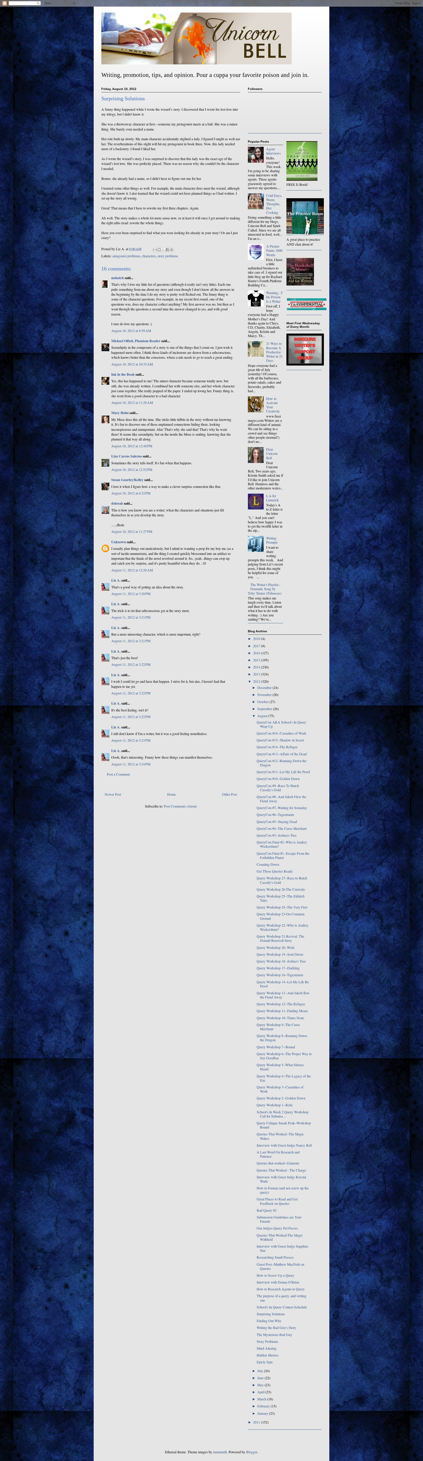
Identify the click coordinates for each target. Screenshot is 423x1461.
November (265, 694)
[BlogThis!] (159, 249)
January (263, 1413)
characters (149, 256)
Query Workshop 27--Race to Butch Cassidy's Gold (282, 880)
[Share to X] (163, 249)
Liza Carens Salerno (126, 456)
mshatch (117, 277)
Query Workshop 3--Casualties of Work (280, 1089)
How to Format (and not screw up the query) (283, 1190)
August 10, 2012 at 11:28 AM (132, 402)
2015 (257, 660)
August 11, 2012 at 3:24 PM (130, 764)
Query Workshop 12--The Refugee (281, 1004)
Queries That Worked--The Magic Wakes (280, 1136)
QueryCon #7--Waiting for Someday (282, 807)
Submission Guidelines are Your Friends (279, 1219)
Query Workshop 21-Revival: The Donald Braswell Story (280, 938)
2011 (257, 1422)
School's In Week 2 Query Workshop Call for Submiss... (282, 1114)
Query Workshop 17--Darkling (278, 968)
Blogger (251, 1452)
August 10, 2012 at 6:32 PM (130, 493)
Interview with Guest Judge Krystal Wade (281, 1179)
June (261, 1377)
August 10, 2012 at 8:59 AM (131, 330)
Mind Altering (266, 1348)
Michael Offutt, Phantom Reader (135, 340)
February (264, 1406)
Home (171, 794)
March (262, 1399)
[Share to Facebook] (167, 249)
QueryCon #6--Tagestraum (275, 814)
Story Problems (267, 1341)
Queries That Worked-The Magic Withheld (280, 1237)
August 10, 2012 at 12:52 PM (131, 469)
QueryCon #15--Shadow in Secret (280, 740)
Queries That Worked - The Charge (281, 1170)
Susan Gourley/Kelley (127, 479)
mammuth (220, 1452)
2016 (257, 653)
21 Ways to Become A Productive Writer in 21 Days (274, 352)
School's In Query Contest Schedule (282, 1307)
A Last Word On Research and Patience (278, 1154)
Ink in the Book (123, 374)
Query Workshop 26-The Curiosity (281, 889)
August (262, 715)
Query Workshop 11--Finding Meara (282, 1010)
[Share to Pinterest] (171, 249)
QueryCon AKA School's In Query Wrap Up (281, 724)
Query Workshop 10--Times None (280, 1017)
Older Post (229, 794)
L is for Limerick (272, 497)
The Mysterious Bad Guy (274, 1334)
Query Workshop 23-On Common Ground (280, 916)
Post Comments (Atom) (180, 806)
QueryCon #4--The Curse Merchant (281, 828)
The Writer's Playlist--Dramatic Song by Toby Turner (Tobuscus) (264, 588)
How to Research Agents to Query (281, 1289)
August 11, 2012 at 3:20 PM (130, 593)
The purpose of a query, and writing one (281, 1297)
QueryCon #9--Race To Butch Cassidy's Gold (278, 787)
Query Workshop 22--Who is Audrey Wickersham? (282, 927)
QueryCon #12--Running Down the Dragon (281, 762)
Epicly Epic (265, 1362)
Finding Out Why (269, 1320)
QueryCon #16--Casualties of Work (281, 733)
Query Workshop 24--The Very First (282, 907)
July (260, 1370)
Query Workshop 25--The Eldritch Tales (280, 898)
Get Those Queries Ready (275, 871)
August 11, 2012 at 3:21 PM (130, 617)
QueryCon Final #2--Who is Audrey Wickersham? (282, 844)
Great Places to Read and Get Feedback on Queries (277, 1201)
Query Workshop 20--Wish (275, 947)
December (265, 687)
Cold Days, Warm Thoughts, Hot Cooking (274, 204)
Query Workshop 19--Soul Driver (280, 954)
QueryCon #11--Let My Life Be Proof (283, 771)
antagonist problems (126, 256)
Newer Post (113, 794)
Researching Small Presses (275, 1257)
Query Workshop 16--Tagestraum (280, 974)
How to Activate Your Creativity (273, 405)
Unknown (118, 541)
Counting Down (268, 864)
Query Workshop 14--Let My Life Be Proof (283, 984)
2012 (257, 681)
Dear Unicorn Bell (272, 453)
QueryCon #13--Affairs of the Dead (282, 754)
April (261, 1392)
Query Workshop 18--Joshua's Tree (281, 961)
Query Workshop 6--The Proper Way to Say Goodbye (284, 1055)
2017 (257, 646)
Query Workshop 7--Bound (276, 1047)
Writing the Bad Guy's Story (276, 1327)
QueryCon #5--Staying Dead (277, 821)
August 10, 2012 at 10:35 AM (132, 364)
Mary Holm (120, 412)
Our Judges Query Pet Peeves (277, 1228)
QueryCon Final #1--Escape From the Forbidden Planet (283, 855)
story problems (168, 256)
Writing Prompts (272, 540)
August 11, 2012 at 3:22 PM (130, 664)
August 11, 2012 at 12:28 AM (132, 570)
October (263, 701)
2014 (257, 667)
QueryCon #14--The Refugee (277, 746)
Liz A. (116, 580)
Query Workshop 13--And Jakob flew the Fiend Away (283, 995)
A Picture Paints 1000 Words (274, 250)
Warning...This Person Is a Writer (274, 296)
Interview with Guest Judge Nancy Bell (284, 1145)
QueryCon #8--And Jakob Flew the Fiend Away (281, 798)
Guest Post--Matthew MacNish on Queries (280, 1266)
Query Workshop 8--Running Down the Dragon (282, 1037)
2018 (257, 638)
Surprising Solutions (271, 1314)
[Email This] (155, 249)
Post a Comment (118, 774)
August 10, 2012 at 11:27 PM (131, 531)
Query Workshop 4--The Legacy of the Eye (284, 1078)
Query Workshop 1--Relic (275, 1105)
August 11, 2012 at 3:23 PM (130, 740)
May (261, 1385)
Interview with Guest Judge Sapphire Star (282, 1248)
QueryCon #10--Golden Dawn (278, 778)
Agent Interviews (273, 151)
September (265, 708)
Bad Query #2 (266, 1210)
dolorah (117, 503)
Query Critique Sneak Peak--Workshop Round (284, 1125)
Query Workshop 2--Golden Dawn (281, 1098)
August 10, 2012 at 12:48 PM (131, 446)
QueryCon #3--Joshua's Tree (277, 835)
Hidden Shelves (267, 1355)
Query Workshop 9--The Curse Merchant (278, 1026)
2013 (257, 674)
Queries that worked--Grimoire (278, 1163)
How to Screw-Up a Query (275, 1275)
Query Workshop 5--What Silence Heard (280, 1066)
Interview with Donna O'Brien (278, 1282)
